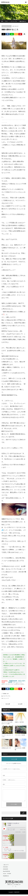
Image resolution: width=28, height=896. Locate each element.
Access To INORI (7, 873)
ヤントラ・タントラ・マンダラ (7, 735)
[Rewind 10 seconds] (8, 829)
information (5, 866)
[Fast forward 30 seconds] (14, 829)
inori (8, 693)
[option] (14, 843)
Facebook (13, 886)
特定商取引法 (6, 875)
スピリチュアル (6, 26)
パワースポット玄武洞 (20, 735)
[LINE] (12, 34)
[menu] (26, 2)
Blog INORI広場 (6, 871)
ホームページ (15, 682)
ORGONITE (5, 869)
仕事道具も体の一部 (6, 748)
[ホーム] (2, 20)
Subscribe (18, 832)
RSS (15, 886)
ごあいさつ (6, 864)
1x (11, 829)
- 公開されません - (9, 779)
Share (23, 832)
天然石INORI (5, 2)
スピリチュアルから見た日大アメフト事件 (7, 723)
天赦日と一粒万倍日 (19, 722)
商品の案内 (17, 681)
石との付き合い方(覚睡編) (20, 748)
